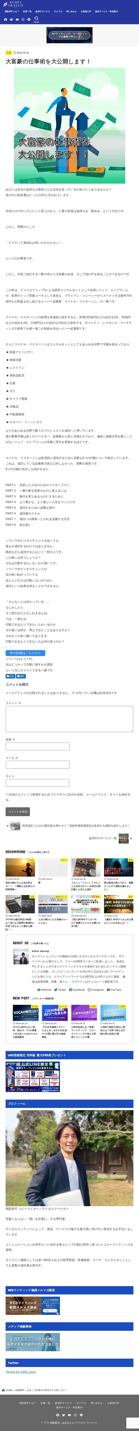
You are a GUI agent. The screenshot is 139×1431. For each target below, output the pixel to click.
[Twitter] (11, 19)
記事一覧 (27, 11)
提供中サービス (42, 11)
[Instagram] (23, 19)
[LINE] (29, 19)
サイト (10, 776)
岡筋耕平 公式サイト (62, 1422)
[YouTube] (17, 19)
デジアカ (58, 11)
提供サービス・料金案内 (106, 11)
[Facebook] (6, 19)
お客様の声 (86, 11)
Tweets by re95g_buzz (21, 1371)
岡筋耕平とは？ (12, 11)
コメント (13, 703)
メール (12, 757)
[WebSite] (44, 990)
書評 (22, 676)
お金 (9, 52)
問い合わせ (71, 11)
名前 (10, 739)
